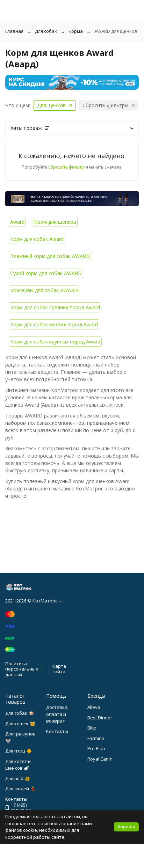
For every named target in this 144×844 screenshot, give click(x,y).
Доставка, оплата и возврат (57, 714)
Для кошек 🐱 (20, 723)
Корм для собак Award (37, 239)
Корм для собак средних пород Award (55, 307)
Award (17, 222)
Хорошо (126, 826)
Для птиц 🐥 (18, 751)
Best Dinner (99, 718)
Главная (14, 31)
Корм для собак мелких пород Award (54, 324)
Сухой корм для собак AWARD (46, 273)
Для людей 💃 (20, 788)
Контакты (57, 731)
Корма (76, 31)
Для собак (46, 31)
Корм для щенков (55, 222)
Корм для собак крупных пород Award (55, 341)
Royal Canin (100, 759)
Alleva (93, 707)
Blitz (91, 728)
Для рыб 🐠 (17, 778)
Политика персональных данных (21, 669)
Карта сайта (59, 669)
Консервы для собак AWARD (44, 290)
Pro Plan (96, 748)
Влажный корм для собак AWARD (50, 256)
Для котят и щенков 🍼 (18, 764)
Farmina (96, 738)
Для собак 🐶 (19, 713)
